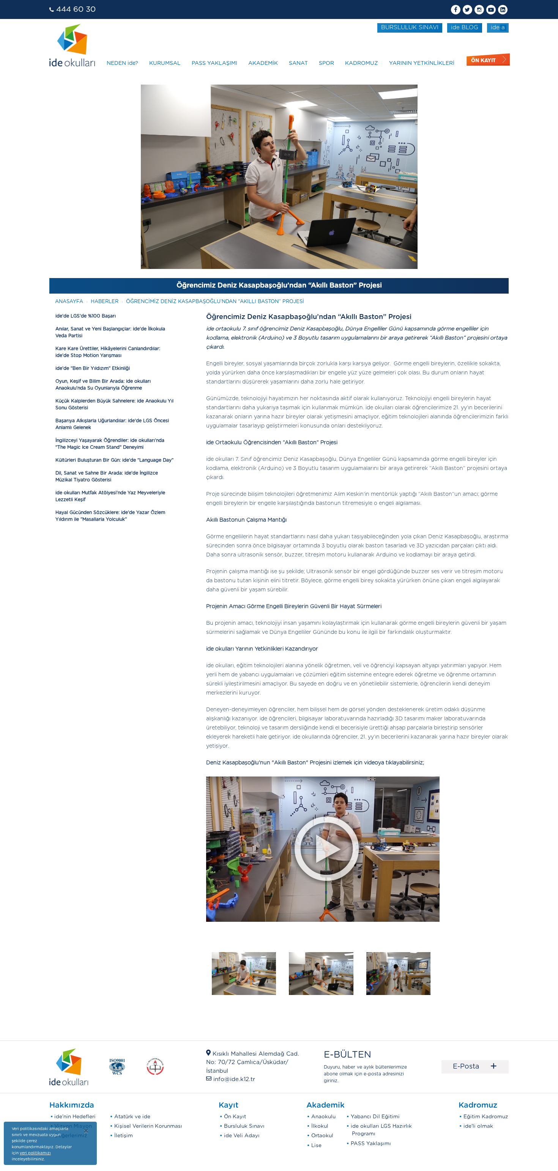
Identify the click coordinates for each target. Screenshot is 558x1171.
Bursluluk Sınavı (244, 1126)
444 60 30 (76, 9)
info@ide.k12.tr (234, 1079)
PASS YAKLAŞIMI (214, 63)
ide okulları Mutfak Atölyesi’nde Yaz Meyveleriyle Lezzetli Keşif (110, 496)
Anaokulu (323, 1116)
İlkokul (319, 1126)
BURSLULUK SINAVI (409, 27)
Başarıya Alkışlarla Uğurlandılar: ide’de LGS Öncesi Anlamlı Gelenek (112, 424)
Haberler (104, 301)
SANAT (298, 63)
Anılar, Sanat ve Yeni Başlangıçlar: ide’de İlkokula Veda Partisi (110, 332)
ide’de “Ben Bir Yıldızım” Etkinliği (92, 368)
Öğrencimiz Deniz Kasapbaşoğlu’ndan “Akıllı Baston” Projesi (215, 301)
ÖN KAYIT (483, 60)
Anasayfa (69, 301)
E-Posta (475, 1066)
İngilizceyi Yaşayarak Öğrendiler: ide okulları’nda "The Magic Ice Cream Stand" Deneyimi (109, 444)
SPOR (326, 63)
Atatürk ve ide (132, 1116)
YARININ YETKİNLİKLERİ (421, 63)
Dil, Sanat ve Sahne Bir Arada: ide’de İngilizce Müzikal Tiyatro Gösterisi (106, 476)
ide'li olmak (478, 1126)
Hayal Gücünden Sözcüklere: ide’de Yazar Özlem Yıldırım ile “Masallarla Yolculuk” (110, 516)
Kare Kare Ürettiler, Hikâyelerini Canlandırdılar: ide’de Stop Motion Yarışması (107, 352)
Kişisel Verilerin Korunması (148, 1126)
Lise (316, 1145)
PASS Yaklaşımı (371, 1143)
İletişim (123, 1135)
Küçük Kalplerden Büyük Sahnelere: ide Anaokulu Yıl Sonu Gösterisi (114, 404)
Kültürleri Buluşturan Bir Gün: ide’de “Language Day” (114, 460)
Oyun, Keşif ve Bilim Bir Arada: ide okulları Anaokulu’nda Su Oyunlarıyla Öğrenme (103, 384)
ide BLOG (464, 27)
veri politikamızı (35, 1153)
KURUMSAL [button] (165, 63)
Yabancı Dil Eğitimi (375, 1116)
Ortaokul (322, 1135)
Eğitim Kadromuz (485, 1116)
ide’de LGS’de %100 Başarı (85, 316)
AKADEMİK (263, 63)
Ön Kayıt (235, 1116)
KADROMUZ (361, 63)
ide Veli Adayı (242, 1135)
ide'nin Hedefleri (75, 1116)
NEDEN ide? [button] (122, 63)
